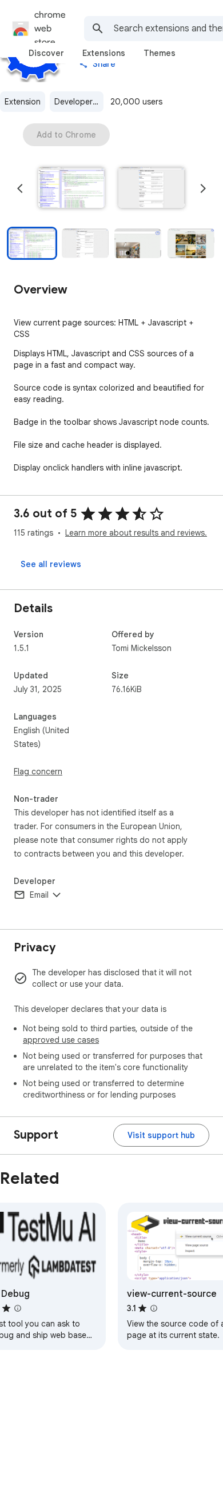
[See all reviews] (51, 564)
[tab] (46, 53)
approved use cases (61, 1040)
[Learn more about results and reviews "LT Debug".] (17, 1308)
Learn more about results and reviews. (136, 533)
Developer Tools (78, 102)
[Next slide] (203, 188)
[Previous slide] (20, 188)
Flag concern (38, 771)
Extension (23, 102)
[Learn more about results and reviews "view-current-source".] (154, 1308)
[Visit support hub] (161, 1135)
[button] (71, 188)
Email (39, 895)
